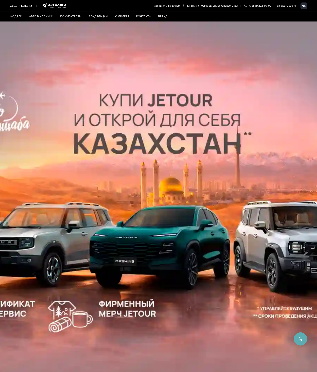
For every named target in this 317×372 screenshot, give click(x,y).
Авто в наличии (41, 16)
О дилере (122, 16)
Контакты (143, 16)
